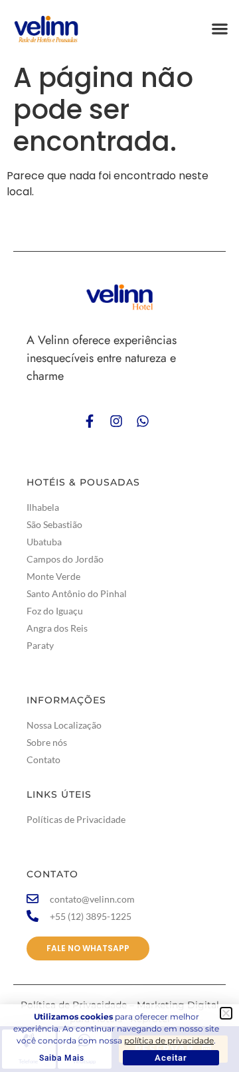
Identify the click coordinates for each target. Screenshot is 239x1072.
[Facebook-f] (89, 421)
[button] (219, 28)
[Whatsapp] (142, 421)
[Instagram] (116, 421)
